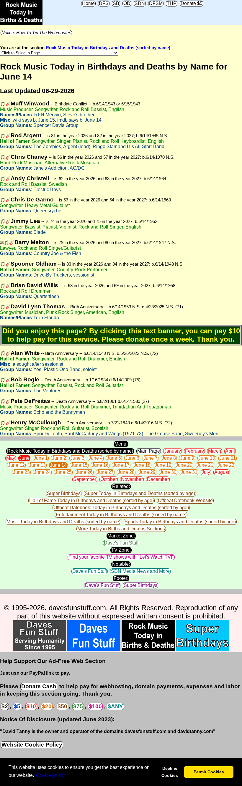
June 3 (77, 458)
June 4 (96, 458)
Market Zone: (121, 535)
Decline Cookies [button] (169, 772)
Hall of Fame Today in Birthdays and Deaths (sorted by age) (91, 500)
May (10, 458)
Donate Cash (38, 686)
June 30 (168, 472)
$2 (4, 706)
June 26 (84, 472)
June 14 (58, 465)
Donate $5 (191, 3)
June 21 (205, 465)
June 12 (16, 465)
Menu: (121, 443)
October (108, 479)
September (84, 479)
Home (88, 3)
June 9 (187, 458)
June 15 (79, 465)
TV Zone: (121, 549)
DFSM (156, 3)
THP (171, 3)
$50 (62, 706)
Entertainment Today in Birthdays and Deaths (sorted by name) (121, 514)
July (206, 472)
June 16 (100, 465)
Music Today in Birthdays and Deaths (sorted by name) (63, 521)
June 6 (132, 458)
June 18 (142, 465)
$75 (78, 706)
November (132, 479)
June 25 (63, 472)
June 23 (21, 472)
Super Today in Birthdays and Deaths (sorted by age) (140, 493)
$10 (31, 706)
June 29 (147, 472)
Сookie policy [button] (50, 775)
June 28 (126, 472)
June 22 (226, 465)
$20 (47, 706)
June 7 (150, 458)
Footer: (121, 578)
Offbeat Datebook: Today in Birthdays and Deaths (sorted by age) (121, 507)
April (230, 451)
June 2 (59, 458)
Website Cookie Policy (31, 745)
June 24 (42, 472)
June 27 (105, 472)
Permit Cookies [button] (209, 772)
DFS (104, 3)
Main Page (148, 451)
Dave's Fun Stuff (121, 542)
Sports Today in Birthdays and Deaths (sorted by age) (180, 521)
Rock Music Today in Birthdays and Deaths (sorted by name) (108, 47)
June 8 (169, 458)
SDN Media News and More (140, 571)
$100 (95, 706)
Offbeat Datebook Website (185, 500)
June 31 (189, 472)
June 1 (41, 458)
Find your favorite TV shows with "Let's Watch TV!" (121, 557)
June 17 (121, 465)
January (172, 451)
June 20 (184, 465)
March (214, 451)
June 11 (227, 458)
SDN (140, 3)
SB (116, 3)
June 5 (114, 458)
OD (126, 3)
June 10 (206, 458)
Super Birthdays (64, 493)
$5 (17, 706)
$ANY (115, 706)
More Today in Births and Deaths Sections (121, 528)
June (24, 458)
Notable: (121, 564)
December (158, 479)
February (194, 451)
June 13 (37, 465)
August (221, 472)
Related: (121, 486)
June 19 (163, 465)
